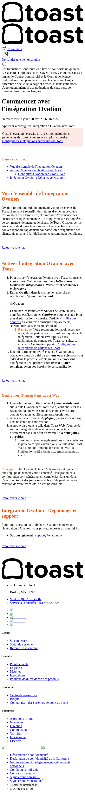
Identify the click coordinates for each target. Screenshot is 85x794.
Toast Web (26, 281)
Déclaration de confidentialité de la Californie (39, 758)
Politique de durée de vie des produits (34, 679)
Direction (16, 726)
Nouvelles (16, 722)
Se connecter (18, 640)
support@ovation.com (49, 535)
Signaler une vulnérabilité (26, 780)
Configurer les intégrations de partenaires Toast (46, 346)
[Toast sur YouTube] (17, 624)
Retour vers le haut (14, 247)
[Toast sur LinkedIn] (17, 621)
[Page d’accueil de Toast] (42, 578)
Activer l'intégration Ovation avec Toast (36, 170)
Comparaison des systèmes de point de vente (39, 702)
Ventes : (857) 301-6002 (25, 599)
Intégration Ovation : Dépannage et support (38, 177)
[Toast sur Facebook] (18, 617)
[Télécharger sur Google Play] (61, 748)
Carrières (16, 733)
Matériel (15, 671)
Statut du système (21, 644)
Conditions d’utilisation (25, 769)
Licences (15, 741)
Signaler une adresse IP (25, 777)
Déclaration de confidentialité (29, 755)
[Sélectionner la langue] (6, 54)
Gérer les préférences (24, 784)
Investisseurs (18, 737)
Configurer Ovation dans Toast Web (41, 174)
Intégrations (17, 675)
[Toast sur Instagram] (18, 613)
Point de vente (19, 664)
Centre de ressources (23, 695)
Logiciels (16, 668)
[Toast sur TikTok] (16, 610)
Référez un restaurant (24, 648)
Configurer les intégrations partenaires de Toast (32, 141)
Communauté (18, 729)
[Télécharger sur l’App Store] (21, 748)
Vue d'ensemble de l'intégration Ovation (36, 166)
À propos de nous (21, 718)
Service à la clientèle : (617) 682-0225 (34, 603)
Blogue (14, 699)
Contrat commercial (22, 773)
